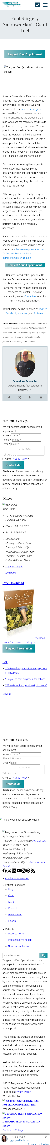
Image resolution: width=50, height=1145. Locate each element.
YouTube (41, 397)
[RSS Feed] (33, 871)
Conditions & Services (17, 878)
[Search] (43, 955)
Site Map (7, 1130)
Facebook (11, 313)
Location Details (14, 566)
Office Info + (34, 862)
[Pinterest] (28, 871)
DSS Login (18, 1130)
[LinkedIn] (14, 871)
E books (12, 920)
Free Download (13, 583)
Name (6, 435)
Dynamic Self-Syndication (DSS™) (21, 1123)
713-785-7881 (39, 840)
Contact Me (13, 465)
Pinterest (39, 313)
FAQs (11, 901)
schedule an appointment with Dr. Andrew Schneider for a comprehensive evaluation (24, 253)
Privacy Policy (20, 458)
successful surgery (30, 109)
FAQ (5, 661)
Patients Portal (16, 933)
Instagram (23, 313)
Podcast (12, 908)
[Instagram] (23, 871)
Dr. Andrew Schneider (25, 381)
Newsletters (15, 914)
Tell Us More (9, 454)
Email (6, 444)
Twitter (43, 308)
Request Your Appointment (25, 54)
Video (11, 895)
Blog (10, 889)
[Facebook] (4, 871)
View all (6, 693)
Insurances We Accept (20, 939)
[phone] (37, 5)
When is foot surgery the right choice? (26, 685)
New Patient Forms (18, 946)
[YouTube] (19, 871)
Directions (10, 572)
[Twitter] (9, 871)
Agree (16, 458)
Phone (6, 439)
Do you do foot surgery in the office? (25, 679)
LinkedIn (30, 397)
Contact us (30, 296)
